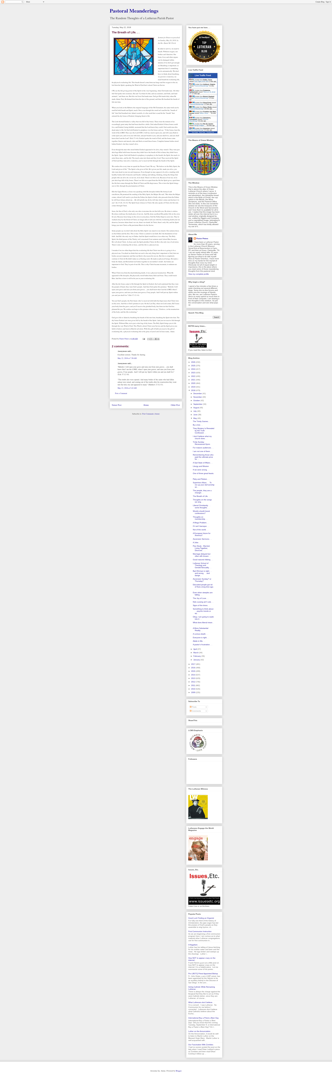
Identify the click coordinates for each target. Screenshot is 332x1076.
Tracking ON (210, 132)
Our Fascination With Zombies (200, 1045)
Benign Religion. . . (200, 125)
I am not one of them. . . (203, 451)
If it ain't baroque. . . (201, 526)
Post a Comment (121, 393)
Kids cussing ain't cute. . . (203, 602)
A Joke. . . (197, 542)
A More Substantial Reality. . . (200, 629)
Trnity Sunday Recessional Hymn (201, 443)
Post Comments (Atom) (151, 414)
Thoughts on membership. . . (200, 518)
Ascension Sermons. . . (202, 539)
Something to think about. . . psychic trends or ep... (203, 611)
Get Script (195, 132)
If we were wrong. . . (201, 470)
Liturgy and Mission (201, 466)
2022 (193, 376)
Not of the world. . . (200, 530)
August (196, 408)
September (198, 404)
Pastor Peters (202, 238)
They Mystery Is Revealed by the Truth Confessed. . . (203, 430)
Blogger (178, 1071)
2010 (193, 689)
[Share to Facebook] (156, 339)
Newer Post (117, 404)
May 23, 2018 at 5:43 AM (127, 388)
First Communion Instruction (200, 931)
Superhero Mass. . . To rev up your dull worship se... (203, 485)
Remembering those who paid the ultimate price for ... (203, 457)
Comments (196, 711)
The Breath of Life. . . (201, 496)
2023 (193, 373)
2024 (193, 369)
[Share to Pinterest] (158, 339)
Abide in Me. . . (199, 641)
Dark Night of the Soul (201, 81)
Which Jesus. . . (205, 113)
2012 (193, 682)
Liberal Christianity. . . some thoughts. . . (201, 506)
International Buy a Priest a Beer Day (203, 1018)
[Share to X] (153, 339)
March (196, 653)
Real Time (202, 132)
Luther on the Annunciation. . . (200, 1031)
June (195, 415)
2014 (193, 675)
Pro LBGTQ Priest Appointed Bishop (203, 974)
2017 (193, 664)
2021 (193, 380)
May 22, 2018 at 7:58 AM (127, 358)
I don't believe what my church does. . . (202, 437)
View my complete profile (198, 274)
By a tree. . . (198, 425)
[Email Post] (144, 338)
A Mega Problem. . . (201, 523)
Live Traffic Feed (203, 75)
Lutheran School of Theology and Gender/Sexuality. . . (202, 565)
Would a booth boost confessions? (201, 512)
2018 (193, 390)
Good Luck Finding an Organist (201, 918)
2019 (193, 387)
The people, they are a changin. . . (202, 491)
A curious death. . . (200, 634)
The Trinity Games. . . (202, 421)
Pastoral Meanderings (134, 10)
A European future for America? (201, 534)
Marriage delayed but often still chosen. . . (202, 555)
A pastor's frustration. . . (202, 644)
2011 (193, 685)
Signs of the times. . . (201, 605)
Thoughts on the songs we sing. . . (202, 501)
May (195, 418)
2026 (193, 362)
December (197, 393)
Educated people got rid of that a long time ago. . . (203, 587)
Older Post (175, 404)
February (197, 656)
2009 (193, 692)
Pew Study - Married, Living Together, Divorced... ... (201, 548)
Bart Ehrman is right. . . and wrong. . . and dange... (202, 573)
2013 (193, 678)
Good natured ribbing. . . (203, 560)
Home (146, 404)
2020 (193, 383)
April (195, 649)
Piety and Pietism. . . (201, 479)
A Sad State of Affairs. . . (203, 463)
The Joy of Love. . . (201, 598)
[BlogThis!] (151, 339)
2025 (193, 366)
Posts (193, 707)
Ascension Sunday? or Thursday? (202, 580)
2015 (193, 671)
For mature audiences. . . (203, 448)
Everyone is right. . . (201, 637)
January (196, 660)
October (196, 400)
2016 (193, 668)
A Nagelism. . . (194, 945)
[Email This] (148, 339)
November (197, 397)
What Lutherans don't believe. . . (201, 1002)
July (195, 411)
